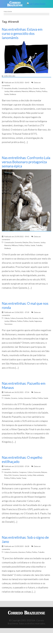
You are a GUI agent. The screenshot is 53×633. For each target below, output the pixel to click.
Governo (36, 88)
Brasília (14, 88)
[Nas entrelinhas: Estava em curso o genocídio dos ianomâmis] (26, 59)
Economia (18, 242)
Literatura (27, 398)
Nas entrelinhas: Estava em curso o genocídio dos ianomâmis (22, 33)
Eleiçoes (44, 472)
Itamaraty (22, 475)
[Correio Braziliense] (16, 4)
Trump (24, 478)
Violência (12, 94)
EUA (29, 318)
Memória (25, 91)
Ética (30, 88)
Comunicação (23, 88)
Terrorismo (8, 324)
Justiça (6, 91)
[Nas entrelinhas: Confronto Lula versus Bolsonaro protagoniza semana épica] (26, 200)
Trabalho (39, 245)
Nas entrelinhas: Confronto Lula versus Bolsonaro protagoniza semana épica (26, 162)
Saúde (6, 94)
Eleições (25, 242)
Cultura (13, 318)
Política (38, 91)
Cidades (7, 398)
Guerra (42, 88)
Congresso (23, 472)
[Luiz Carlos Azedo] (37, 4)
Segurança (38, 321)
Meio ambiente (15, 91)
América (15, 472)
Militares (32, 91)
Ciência (6, 318)
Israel (41, 318)
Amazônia (7, 88)
